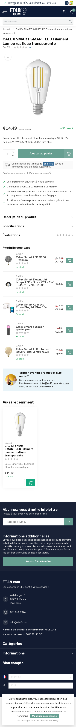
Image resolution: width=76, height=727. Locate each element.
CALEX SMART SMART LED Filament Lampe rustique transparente (19, 450)
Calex (6, 47)
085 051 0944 (18, 612)
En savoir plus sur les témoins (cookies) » (38, 720)
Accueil (6, 29)
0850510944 (46, 386)
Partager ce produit (39, 172)
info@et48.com (49, 383)
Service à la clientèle (38, 561)
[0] (71, 11)
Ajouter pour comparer (14, 172)
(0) (30, 47)
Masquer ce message (44, 716)
